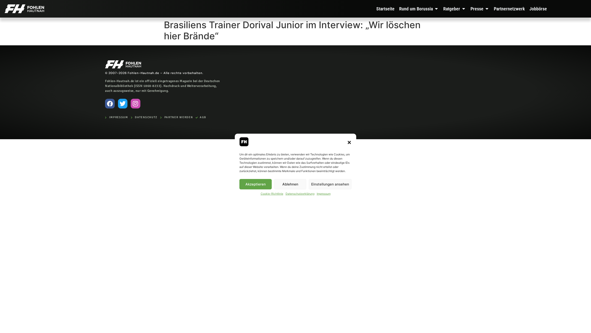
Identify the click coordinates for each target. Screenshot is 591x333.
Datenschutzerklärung (300, 193)
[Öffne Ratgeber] (463, 8)
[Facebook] (110, 103)
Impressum (324, 193)
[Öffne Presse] (487, 8)
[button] (349, 142)
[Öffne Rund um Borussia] (436, 8)
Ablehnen (290, 184)
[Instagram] (135, 103)
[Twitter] (123, 103)
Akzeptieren (255, 184)
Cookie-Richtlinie (272, 193)
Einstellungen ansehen (330, 184)
